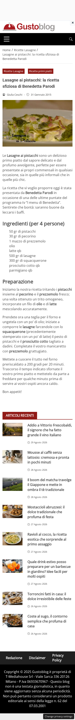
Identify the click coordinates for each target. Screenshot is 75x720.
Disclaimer (37, 658)
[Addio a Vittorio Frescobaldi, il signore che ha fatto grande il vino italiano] (12, 429)
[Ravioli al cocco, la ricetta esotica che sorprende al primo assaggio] (12, 538)
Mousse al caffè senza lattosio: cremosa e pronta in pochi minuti (48, 457)
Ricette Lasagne (13, 71)
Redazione (14, 658)
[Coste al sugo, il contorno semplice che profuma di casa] (12, 620)
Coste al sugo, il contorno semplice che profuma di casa (48, 621)
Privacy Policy (58, 657)
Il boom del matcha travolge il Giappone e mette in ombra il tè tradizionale (49, 485)
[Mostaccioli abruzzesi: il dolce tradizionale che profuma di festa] (12, 511)
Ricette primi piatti (40, 71)
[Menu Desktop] (6, 39)
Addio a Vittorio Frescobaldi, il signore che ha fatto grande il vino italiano (50, 430)
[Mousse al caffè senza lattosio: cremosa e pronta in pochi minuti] (12, 456)
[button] (70, 39)
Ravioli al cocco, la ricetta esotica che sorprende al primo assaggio (47, 539)
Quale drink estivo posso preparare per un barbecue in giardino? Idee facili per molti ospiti (49, 569)
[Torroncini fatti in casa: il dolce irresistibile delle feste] (12, 598)
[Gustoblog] (28, 26)
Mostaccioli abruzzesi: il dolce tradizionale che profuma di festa (46, 512)
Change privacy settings (58, 716)
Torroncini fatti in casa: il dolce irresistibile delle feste (49, 596)
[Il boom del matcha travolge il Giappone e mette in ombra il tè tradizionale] (12, 484)
